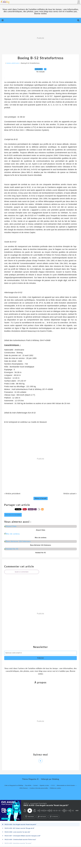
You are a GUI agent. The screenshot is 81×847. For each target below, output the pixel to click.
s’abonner (31, 816)
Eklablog (55, 779)
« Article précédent (12, 494)
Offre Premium (24, 788)
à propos (55, 816)
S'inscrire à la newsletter (13, 515)
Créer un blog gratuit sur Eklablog (14, 785)
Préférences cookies (55, 788)
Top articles (28, 785)
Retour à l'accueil (40, 498)
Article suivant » (70, 494)
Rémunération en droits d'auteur (66, 785)
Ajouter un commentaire (21, 572)
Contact (35, 785)
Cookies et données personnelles (39, 788)
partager (43, 816)
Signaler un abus (44, 785)
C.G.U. (53, 785)
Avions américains (12, 63)
